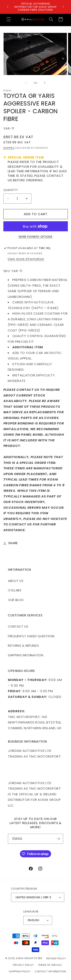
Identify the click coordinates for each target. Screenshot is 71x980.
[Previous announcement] (7, 6)
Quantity (10, 190)
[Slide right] (44, 83)
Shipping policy (20, 971)
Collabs (14, 590)
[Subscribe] (58, 839)
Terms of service (50, 965)
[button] (8, 19)
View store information (25, 259)
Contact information (50, 971)
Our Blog (15, 600)
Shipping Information (25, 655)
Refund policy (56, 958)
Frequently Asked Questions (31, 636)
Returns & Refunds (23, 646)
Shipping (8, 147)
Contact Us (18, 626)
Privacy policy (23, 965)
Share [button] (13, 543)
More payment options (35, 236)
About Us (15, 581)
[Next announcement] (63, 6)
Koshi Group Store (29, 958)
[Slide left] (26, 83)
